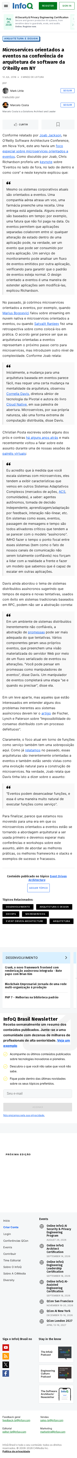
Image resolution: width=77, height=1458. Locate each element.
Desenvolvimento (18, 906)
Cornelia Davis (17, 394)
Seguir (67, 90)
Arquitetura (61, 921)
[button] (37, 1107)
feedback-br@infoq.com (16, 1420)
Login (7, 1234)
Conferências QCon (15, 1240)
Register (48, 5)
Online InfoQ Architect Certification (55, 1249)
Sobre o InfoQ (12, 1267)
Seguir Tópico (38, 888)
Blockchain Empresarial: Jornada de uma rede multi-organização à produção (36, 985)
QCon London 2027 (59, 1321)
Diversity (8, 1280)
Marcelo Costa (19, 105)
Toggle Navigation (5, 5)
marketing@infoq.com (52, 1431)
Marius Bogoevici (15, 313)
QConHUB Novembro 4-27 (17, 1197)
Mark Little (17, 90)
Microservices (35, 914)
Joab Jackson (50, 135)
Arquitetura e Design (21, 38)
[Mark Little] (5, 91)
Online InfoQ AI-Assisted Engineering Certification (57, 1286)
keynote (46, 162)
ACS (62, 492)
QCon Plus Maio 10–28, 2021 (19, 1202)
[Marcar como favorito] (58, 124)
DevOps (11, 914)
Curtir (23, 124)
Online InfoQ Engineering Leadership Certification (55, 1266)
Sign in (66, 5)
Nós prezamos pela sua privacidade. (24, 1115)
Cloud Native (16, 404)
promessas (36, 632)
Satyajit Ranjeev (46, 324)
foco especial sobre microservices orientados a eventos (35, 151)
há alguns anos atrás (42, 437)
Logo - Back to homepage (23, 5)
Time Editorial (12, 1260)
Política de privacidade (16, 1451)
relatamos (32, 750)
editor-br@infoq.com (14, 1431)
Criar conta (10, 1227)
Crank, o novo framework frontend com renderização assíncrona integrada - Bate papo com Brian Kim (33, 971)
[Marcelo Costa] (5, 105)
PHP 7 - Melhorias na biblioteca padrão (32, 997)
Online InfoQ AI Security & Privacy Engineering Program (59, 1230)
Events (7, 1247)
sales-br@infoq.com (51, 1420)
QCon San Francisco (60, 1301)
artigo (46, 713)
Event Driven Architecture (24, 921)
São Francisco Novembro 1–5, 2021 (55, 1204)
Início (6, 1220)
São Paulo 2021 (47, 1197)
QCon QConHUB (29, 1163)
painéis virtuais (14, 453)
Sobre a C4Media (14, 1273)
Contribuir (9, 1253)
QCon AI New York (58, 1311)
